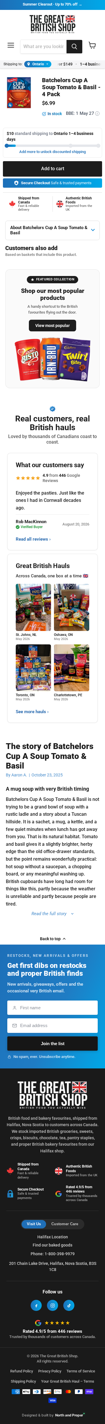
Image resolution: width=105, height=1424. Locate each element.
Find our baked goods (52, 1245)
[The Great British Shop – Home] (52, 23)
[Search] (74, 46)
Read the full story (49, 913)
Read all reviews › (33, 539)
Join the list (52, 1043)
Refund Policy (21, 1371)
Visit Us (34, 1224)
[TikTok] (68, 1305)
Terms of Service (80, 1371)
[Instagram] (52, 1305)
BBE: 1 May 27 (82, 113)
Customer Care (64, 1224)
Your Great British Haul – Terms (67, 1381)
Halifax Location (52, 1237)
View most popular (52, 325)
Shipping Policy (23, 1381)
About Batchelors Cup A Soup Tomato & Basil (49, 230)
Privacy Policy (49, 1371)
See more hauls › (32, 711)
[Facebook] (36, 1305)
